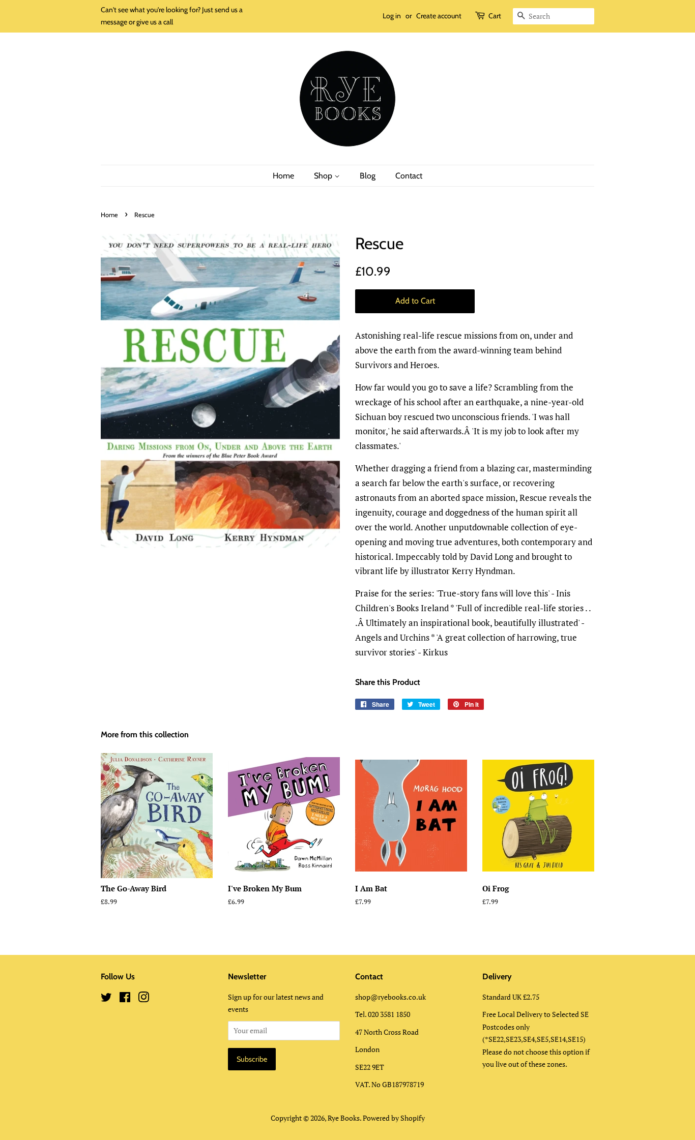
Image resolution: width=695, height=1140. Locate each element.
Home (283, 176)
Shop (324, 176)
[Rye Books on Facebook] (125, 999)
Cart (494, 15)
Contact (408, 176)
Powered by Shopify (394, 1118)
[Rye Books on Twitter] (106, 999)
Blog (367, 176)
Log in (392, 15)
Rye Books (344, 1118)
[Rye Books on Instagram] (143, 999)
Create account (438, 15)
